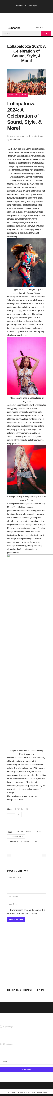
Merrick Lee (42, 1092)
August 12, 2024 (17, 136)
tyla (37, 841)
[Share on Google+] (22, 809)
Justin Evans (37, 136)
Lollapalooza (35, 398)
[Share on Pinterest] (27, 809)
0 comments (15, 139)
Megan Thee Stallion (19, 841)
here (21, 800)
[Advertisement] (26, 956)
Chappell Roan (24, 832)
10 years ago (8, 1026)
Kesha (40, 832)
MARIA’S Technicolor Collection (13, 1022)
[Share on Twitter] (18, 809)
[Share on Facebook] (15, 809)
